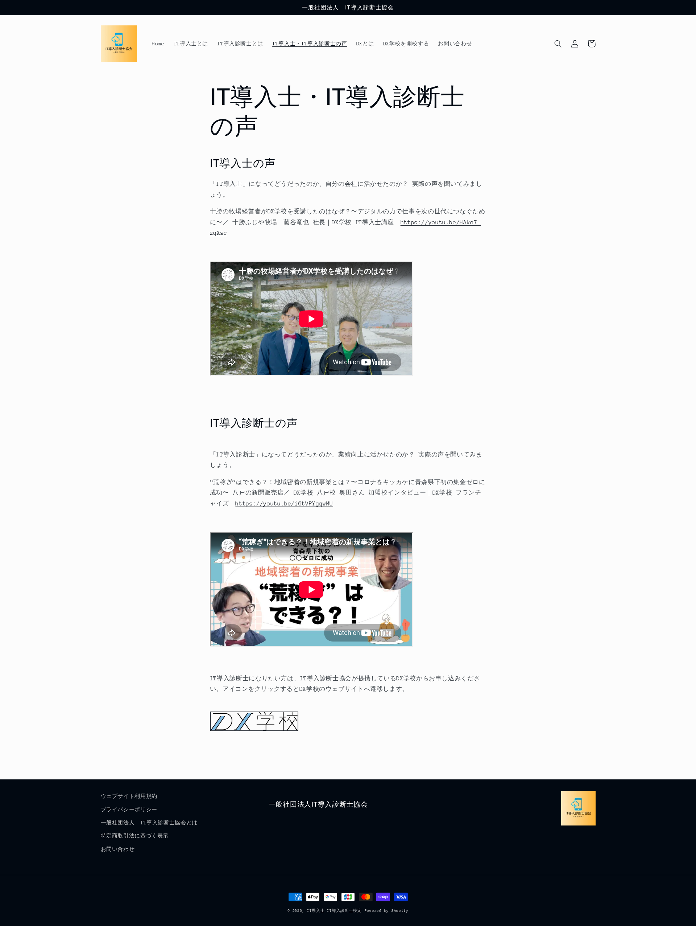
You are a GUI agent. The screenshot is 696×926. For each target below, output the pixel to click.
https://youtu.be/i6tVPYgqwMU (284, 503)
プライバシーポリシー (129, 809)
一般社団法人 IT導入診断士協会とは (149, 822)
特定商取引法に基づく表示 (135, 836)
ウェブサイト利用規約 (129, 796)
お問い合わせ (118, 849)
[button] (558, 43)
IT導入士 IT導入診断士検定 (334, 911)
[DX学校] (254, 729)
